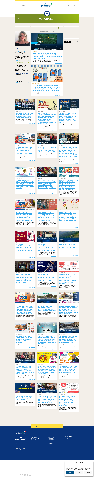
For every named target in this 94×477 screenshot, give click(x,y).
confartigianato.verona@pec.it (20, 444)
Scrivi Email (17, 60)
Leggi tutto (58, 63)
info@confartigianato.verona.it (20, 443)
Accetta (70, 472)
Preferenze (88, 472)
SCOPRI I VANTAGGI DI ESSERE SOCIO (47, 426)
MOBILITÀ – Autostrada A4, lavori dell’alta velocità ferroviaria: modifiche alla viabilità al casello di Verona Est (47, 308)
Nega (79, 472)
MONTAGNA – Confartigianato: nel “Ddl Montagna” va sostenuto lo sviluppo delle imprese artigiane (68, 247)
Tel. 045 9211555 (46, 475)
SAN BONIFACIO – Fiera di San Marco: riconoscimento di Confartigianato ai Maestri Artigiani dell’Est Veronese (25, 115)
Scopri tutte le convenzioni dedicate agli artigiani (68, 41)
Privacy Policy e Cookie (35, 452)
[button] (91, 462)
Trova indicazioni (19, 62)
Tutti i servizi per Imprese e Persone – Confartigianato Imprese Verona (24, 398)
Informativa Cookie (43, 452)
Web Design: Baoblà (67, 452)
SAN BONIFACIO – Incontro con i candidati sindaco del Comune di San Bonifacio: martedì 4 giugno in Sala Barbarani (24, 339)
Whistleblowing (67, 438)
